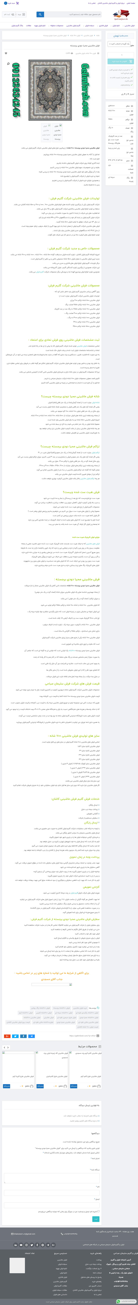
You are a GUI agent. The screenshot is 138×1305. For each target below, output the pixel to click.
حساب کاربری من (95, 1276)
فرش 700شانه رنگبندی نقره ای (87, 1013)
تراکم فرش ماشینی (87, 478)
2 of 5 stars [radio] (95, 1153)
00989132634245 (70, 1224)
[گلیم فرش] (121, 14)
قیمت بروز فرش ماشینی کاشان (18, 1022)
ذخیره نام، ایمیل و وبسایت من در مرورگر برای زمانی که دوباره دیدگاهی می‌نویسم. (67, 1202)
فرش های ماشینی (92, 544)
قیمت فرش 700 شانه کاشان (87, 1027)
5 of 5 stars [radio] (85, 1153)
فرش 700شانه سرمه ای (63, 1013)
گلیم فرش (40, 272)
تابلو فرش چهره (61, 1259)
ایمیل (96, 1189)
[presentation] (4, 1047)
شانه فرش (95, 402)
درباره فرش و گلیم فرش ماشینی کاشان (111, 3)
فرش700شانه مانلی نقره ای (43, 1022)
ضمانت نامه (97, 1263)
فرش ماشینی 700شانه (32, 1017)
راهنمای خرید (96, 1272)
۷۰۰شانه (72, 650)
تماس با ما (92, 3)
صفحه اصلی (131, 3)
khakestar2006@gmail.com (24, 1224)
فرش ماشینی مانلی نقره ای (88, 1022)
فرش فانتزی (62, 1267)
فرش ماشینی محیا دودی (66, 1022)
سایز (132, 45)
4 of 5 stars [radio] (88, 1153)
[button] (8, 63)
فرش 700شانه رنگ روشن (40, 1008)
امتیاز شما (95, 1149)
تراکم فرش (95, 452)
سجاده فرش (62, 1254)
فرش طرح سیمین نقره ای (66, 1017)
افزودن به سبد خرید (119, 61)
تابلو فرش (63, 1263)
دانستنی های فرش (60, 1285)
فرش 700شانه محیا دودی (89, 1017)
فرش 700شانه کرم (25, 1013)
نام (97, 1177)
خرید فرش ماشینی (80, 1008)
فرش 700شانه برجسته (61, 1008)
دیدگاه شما (94, 1160)
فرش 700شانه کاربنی (43, 1013)
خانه (97, 35)
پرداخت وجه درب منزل (93, 1254)
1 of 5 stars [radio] (98, 1153)
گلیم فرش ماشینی (60, 1272)
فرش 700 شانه (75, 35)
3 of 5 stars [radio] (91, 1153)
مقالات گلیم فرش (60, 1276)
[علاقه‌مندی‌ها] (5, 53)
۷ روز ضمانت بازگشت (93, 1259)
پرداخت (98, 1250)
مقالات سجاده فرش (60, 1280)
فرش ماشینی (88, 35)
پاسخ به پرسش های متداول (91, 1267)
